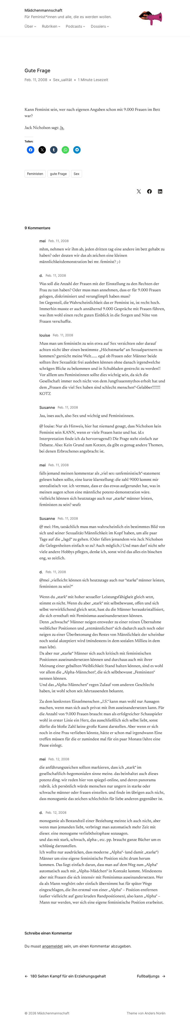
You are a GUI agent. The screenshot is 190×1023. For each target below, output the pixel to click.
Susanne (47, 407)
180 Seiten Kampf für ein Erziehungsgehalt (68, 976)
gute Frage (58, 174)
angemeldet (52, 946)
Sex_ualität (62, 79)
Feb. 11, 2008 (58, 241)
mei (42, 241)
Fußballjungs (148, 976)
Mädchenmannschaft (43, 10)
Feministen (35, 174)
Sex (76, 174)
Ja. (62, 128)
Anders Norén (155, 1013)
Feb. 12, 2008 (58, 759)
